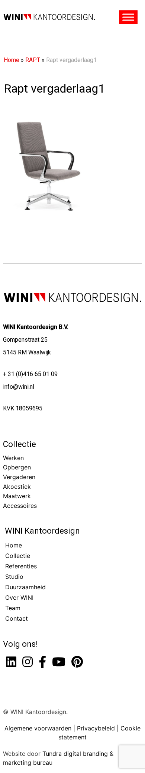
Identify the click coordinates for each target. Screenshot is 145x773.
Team (12, 608)
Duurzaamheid (25, 587)
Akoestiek (17, 486)
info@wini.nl (18, 386)
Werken (13, 458)
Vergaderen (19, 477)
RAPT (32, 59)
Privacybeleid (96, 728)
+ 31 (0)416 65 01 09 (30, 374)
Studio (14, 576)
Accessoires (20, 505)
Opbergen (17, 467)
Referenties (21, 566)
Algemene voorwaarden (37, 728)
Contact (16, 618)
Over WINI (19, 597)
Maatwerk (17, 496)
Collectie (19, 444)
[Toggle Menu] (128, 17)
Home (11, 59)
